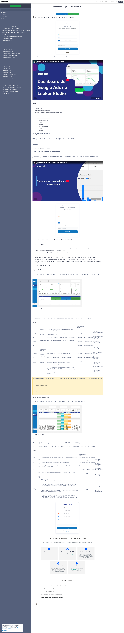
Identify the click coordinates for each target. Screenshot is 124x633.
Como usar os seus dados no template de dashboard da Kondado (48, 112)
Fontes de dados (101, 1)
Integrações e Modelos (39, 108)
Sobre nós (106, 1)
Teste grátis (121, 1)
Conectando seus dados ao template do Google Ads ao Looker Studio (51, 116)
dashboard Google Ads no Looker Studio (75, 569)
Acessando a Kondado (41, 114)
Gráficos (41, 124)
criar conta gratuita (46, 553)
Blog (96, 1)
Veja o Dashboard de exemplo (61, 14)
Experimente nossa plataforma (15, 6)
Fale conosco (112, 1)
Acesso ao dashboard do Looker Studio (43, 110)
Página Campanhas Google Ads (43, 126)
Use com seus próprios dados (73, 14)
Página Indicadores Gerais (42, 120)
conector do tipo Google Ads (70, 554)
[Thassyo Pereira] (37, 604)
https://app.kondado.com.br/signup (46, 250)
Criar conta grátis (67, 48)
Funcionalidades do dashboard (43, 118)
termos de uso (9, 628)
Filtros (40, 122)
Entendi (4, 630)
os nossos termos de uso (70, 51)
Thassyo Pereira (40, 604)
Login (116, 1)
